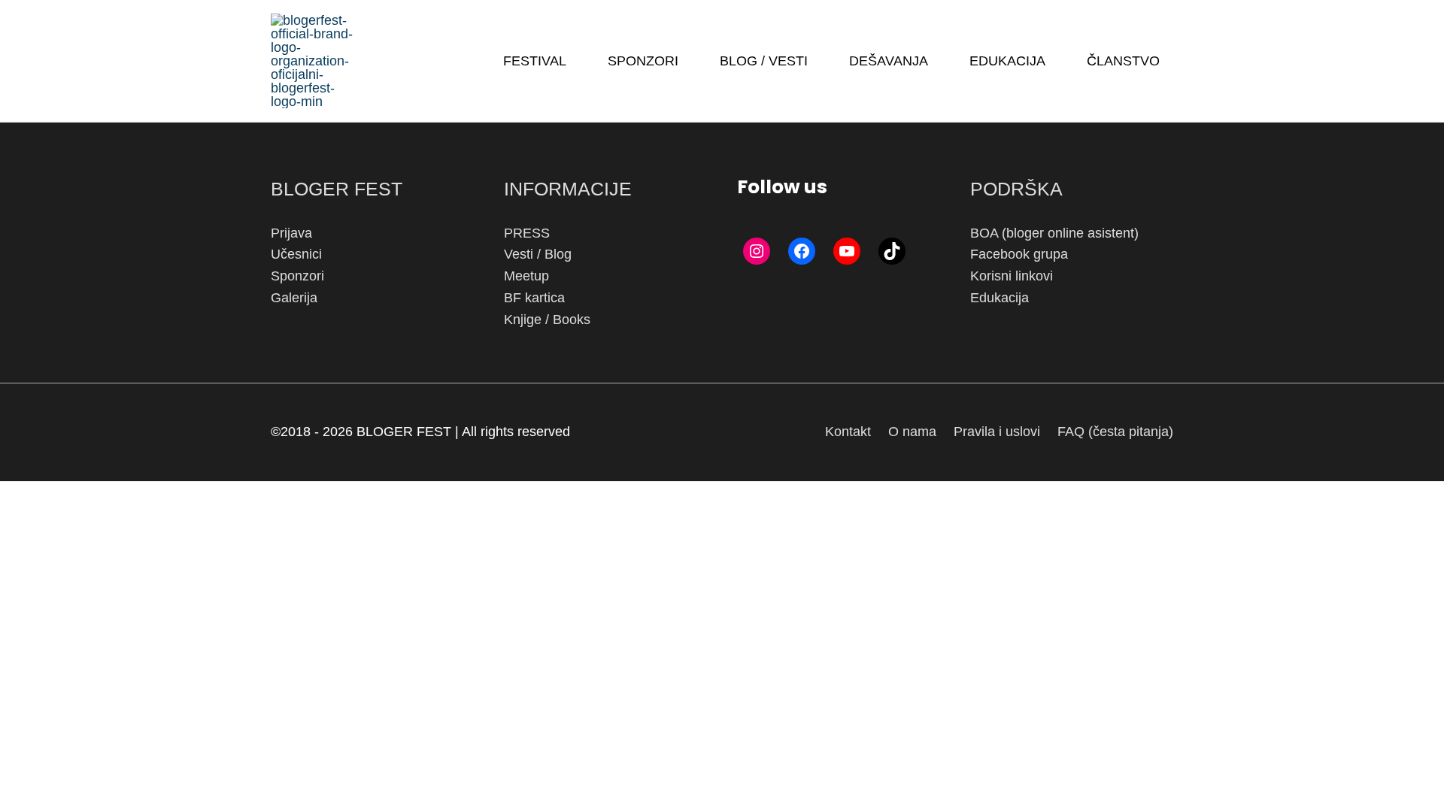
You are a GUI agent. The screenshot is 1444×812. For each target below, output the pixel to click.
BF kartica (534, 297)
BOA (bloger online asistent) (1054, 233)
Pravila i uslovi (997, 431)
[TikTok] (892, 251)
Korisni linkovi (1011, 275)
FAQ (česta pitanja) (1115, 431)
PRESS (527, 233)
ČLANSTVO (1123, 60)
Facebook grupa (1019, 254)
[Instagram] (756, 251)
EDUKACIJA (1007, 60)
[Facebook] (801, 251)
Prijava (291, 233)
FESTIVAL (534, 60)
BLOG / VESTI (764, 60)
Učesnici (296, 254)
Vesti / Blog (538, 254)
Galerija (294, 297)
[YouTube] (846, 251)
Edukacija (999, 297)
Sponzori (297, 275)
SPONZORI (643, 60)
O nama (912, 431)
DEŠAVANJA (888, 60)
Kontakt (848, 431)
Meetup (526, 275)
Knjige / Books (547, 319)
